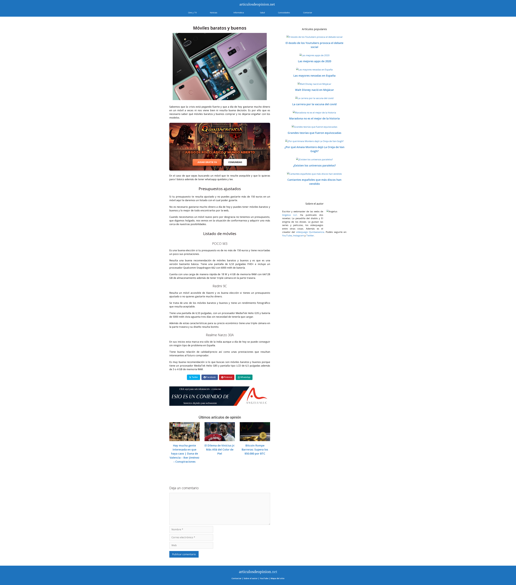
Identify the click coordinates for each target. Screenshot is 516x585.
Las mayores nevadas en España (314, 75)
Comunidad (235, 162)
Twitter (310, 235)
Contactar (307, 12)
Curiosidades (284, 12)
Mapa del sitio (277, 578)
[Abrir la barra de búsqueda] (326, 12)
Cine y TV (192, 12)
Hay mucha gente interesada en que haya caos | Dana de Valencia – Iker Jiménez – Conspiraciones (184, 453)
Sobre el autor (251, 578)
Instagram (298, 235)
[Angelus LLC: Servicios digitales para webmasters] (219, 396)
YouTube (287, 235)
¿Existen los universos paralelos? (314, 165)
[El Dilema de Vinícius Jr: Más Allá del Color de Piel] (220, 439)
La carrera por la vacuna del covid (314, 104)
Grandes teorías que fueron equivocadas (314, 133)
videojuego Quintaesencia (310, 232)
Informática (238, 12)
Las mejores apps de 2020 (314, 61)
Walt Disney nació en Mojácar (314, 90)
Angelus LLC (289, 214)
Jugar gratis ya (207, 162)
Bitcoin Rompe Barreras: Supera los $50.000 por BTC (255, 449)
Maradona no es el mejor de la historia (314, 118)
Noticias (213, 12)
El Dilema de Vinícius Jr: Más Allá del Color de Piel (220, 449)
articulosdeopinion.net (257, 4)
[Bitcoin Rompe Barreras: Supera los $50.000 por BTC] (255, 439)
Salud (262, 12)
